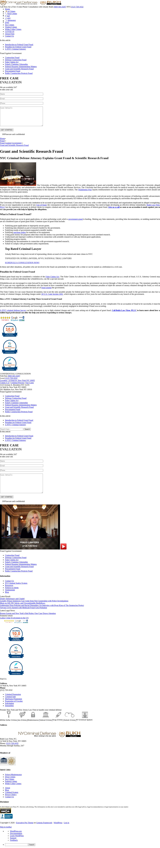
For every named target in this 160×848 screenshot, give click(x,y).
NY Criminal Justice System (16, 583)
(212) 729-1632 (77, 7)
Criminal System (11, 792)
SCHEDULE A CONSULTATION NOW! (22, 263)
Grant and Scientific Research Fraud (19, 69)
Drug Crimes (10, 777)
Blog (7, 592)
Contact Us (9, 581)
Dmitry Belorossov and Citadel (12, 599)
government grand (75, 219)
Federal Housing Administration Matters (21, 66)
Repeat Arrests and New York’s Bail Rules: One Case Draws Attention (28, 613)
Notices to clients (11, 588)
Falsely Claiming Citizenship (16, 64)
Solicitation (9, 703)
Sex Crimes (9, 779)
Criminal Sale (10, 697)
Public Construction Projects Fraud (18, 73)
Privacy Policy (10, 795)
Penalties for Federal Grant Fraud (18, 47)
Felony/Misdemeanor (13, 775)
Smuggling (9, 706)
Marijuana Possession (13, 699)
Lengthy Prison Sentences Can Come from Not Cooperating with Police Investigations (34, 601)
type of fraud (41, 205)
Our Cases (30, 383)
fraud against (46, 288)
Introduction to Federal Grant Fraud (19, 44)
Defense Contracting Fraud (15, 60)
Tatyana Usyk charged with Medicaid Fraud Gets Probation (23, 608)
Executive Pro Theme (24, 823)
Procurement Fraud (12, 71)
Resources (9, 585)
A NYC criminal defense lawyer (13, 310)
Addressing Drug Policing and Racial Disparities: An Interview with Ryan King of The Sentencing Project (42, 605)
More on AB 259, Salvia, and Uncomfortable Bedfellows (22, 603)
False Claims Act (11, 62)
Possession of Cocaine (14, 701)
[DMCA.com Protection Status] (5, 813)
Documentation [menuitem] (16, 833)
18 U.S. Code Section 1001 (52, 294)
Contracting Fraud (12, 57)
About (7, 788)
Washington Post (85, 190)
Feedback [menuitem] (14, 840)
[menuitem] (82, 844)
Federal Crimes (11, 781)
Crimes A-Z (4, 383)
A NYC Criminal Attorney (15, 49)
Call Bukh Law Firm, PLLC (124, 310)
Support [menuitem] (13, 838)
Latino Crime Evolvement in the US (14, 618)
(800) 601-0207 (60, 7)
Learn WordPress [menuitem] (17, 836)
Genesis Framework (44, 823)
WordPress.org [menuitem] (16, 831)
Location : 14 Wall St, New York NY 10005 (17, 380)
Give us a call (114, 207)
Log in (66, 823)
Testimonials (10, 590)
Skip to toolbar (6, 827)
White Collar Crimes (13, 784)
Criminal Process (17, 383)
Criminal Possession (13, 694)
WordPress (58, 823)
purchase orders (19, 232)
